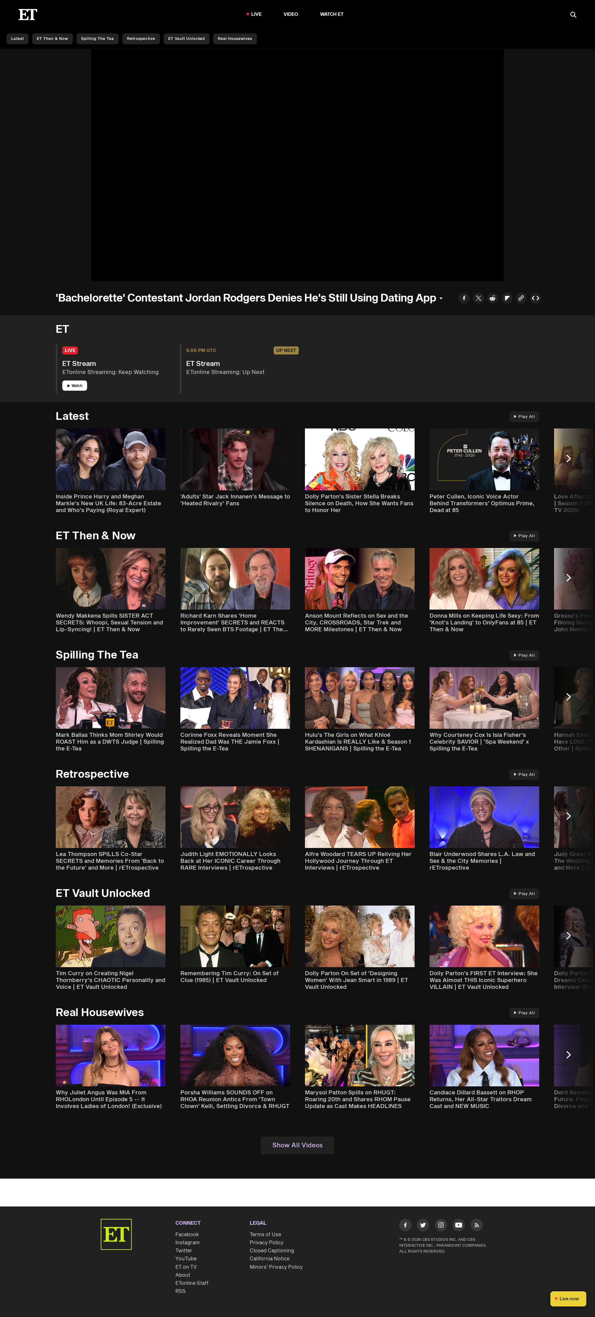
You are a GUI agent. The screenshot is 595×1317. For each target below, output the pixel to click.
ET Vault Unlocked (186, 39)
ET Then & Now (52, 39)
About (182, 1275)
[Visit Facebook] (405, 1226)
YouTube (185, 1259)
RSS (180, 1291)
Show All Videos (297, 1145)
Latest (17, 39)
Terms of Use (265, 1234)
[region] (297, 165)
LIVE (256, 14)
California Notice (269, 1259)
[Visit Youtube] (458, 1225)
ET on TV (186, 1267)
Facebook (187, 1234)
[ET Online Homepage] (28, 14)
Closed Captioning (272, 1250)
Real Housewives (235, 39)
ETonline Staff (192, 1283)
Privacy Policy (267, 1242)
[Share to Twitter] (478, 299)
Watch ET (332, 14)
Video (291, 14)
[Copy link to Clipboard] (521, 299)
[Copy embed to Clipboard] (535, 299)
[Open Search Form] (573, 15)
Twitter (183, 1250)
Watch (77, 386)
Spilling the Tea (97, 39)
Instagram (187, 1242)
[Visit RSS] (476, 1226)
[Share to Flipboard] (507, 299)
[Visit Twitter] (423, 1226)
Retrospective (141, 39)
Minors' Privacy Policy (276, 1267)
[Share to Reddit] (493, 299)
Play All (526, 417)
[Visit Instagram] (441, 1226)
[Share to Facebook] (464, 299)
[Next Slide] (572, 461)
